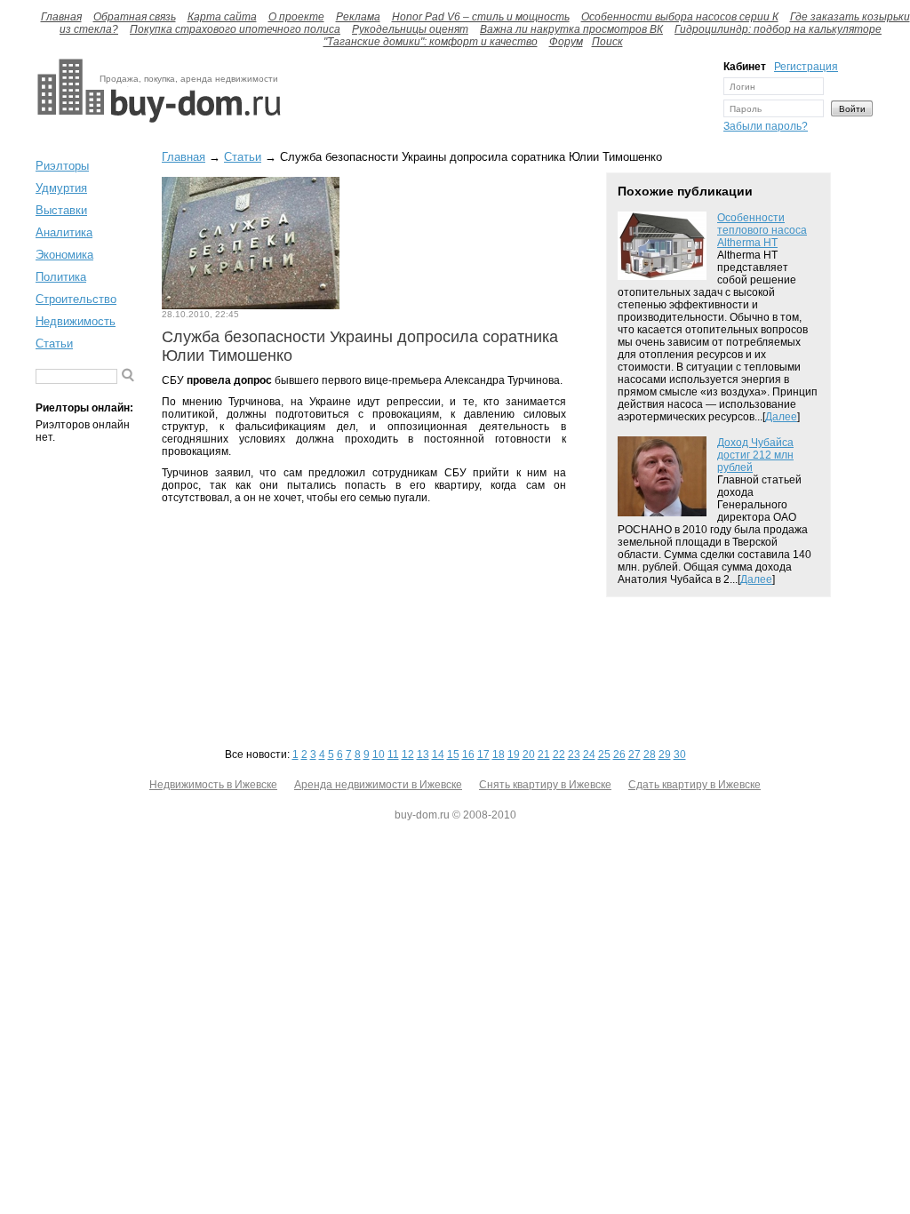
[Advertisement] (498, 100)
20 (529, 754)
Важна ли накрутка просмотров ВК (571, 29)
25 (604, 754)
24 (589, 754)
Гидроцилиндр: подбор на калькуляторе (778, 29)
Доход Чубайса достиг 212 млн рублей (755, 455)
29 (665, 754)
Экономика (64, 254)
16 (468, 754)
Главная (61, 17)
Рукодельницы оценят (410, 29)
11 (393, 754)
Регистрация (806, 66)
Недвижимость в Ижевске (213, 785)
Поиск (607, 42)
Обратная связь (134, 17)
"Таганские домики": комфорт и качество (430, 42)
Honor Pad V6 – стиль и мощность (481, 17)
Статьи (54, 343)
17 (483, 754)
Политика (61, 277)
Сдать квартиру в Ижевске (694, 785)
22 (559, 754)
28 (649, 754)
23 (574, 754)
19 (513, 754)
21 (544, 754)
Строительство (76, 299)
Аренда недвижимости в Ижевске (378, 785)
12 (408, 754)
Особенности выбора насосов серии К (679, 17)
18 (498, 754)
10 (378, 754)
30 (680, 754)
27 (634, 754)
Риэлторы (62, 165)
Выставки (61, 210)
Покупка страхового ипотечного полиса (235, 29)
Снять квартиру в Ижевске (545, 785)
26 (619, 754)
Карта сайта (222, 17)
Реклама (358, 17)
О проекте (296, 17)
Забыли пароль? (765, 126)
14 (438, 754)
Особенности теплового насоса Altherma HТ (762, 230)
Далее (781, 417)
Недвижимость (76, 321)
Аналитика (64, 232)
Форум (566, 42)
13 (423, 754)
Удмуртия (61, 188)
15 (453, 754)
